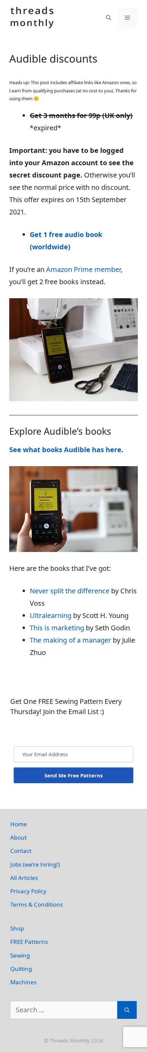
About (18, 837)
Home (18, 824)
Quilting (21, 969)
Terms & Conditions (36, 904)
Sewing (20, 955)
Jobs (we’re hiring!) (35, 864)
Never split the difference (69, 590)
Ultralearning (50, 615)
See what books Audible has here (65, 449)
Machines (23, 982)
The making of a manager (70, 640)
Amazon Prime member (83, 269)
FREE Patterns (29, 942)
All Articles (24, 878)
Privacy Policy (28, 891)
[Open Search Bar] (108, 18)
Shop (17, 928)
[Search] (127, 1010)
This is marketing (57, 627)
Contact (20, 851)
